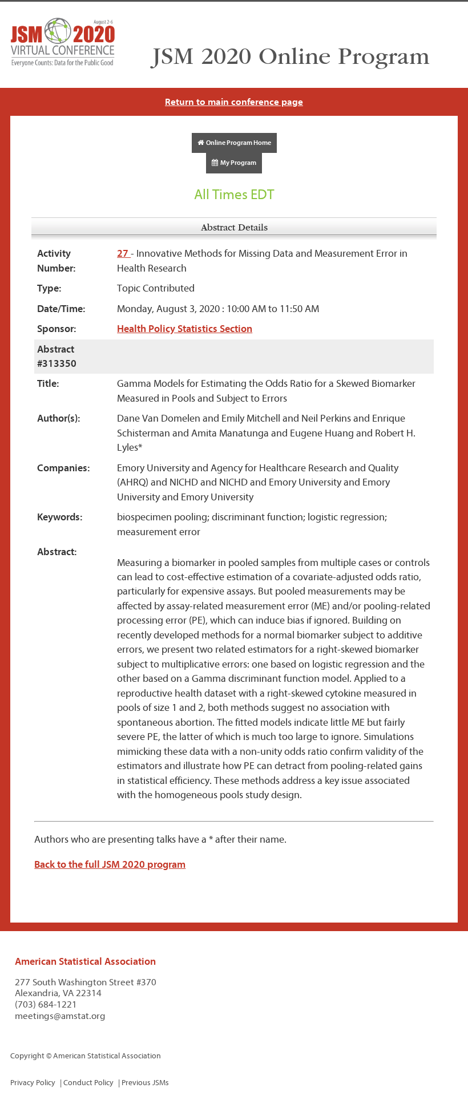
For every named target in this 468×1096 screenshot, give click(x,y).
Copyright (27, 1056)
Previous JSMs (145, 1082)
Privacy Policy (32, 1082)
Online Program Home (237, 143)
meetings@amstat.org (60, 1015)
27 (124, 254)
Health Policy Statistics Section (184, 329)
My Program (237, 163)
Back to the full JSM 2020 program (109, 865)
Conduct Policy (88, 1082)
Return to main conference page (234, 101)
